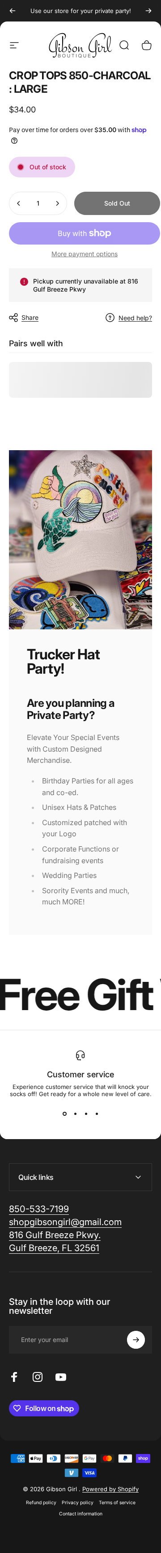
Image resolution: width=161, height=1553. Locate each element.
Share (29, 317)
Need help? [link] (135, 318)
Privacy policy (77, 1503)
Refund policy (41, 1503)
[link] (65, 1222)
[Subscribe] (136, 1340)
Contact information (80, 1514)
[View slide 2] (75, 1113)
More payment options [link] (84, 254)
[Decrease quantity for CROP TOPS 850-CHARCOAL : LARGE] (18, 203)
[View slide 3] (85, 1113)
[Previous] (12, 11)
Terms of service (117, 1503)
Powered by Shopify (110, 1489)
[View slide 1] (64, 1113)
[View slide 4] (96, 1113)
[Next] (148, 11)
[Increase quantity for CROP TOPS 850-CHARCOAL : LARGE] (57, 203)
